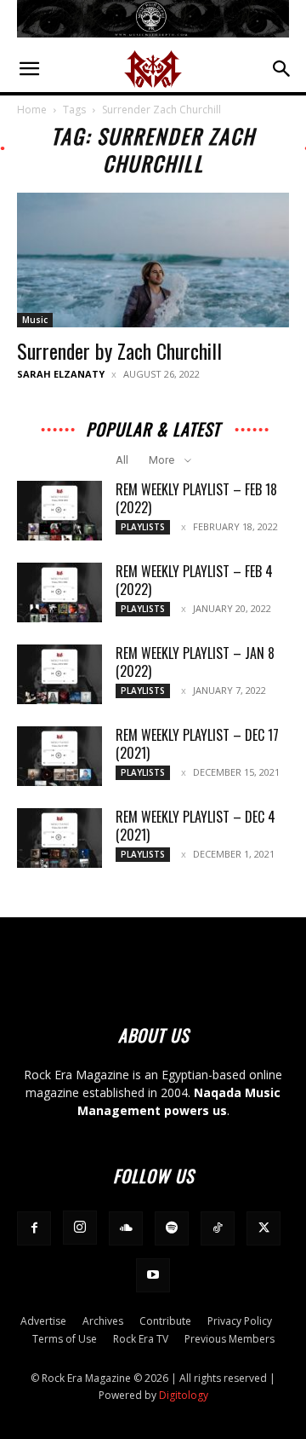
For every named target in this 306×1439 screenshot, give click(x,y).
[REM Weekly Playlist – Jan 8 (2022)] (59, 674)
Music (35, 320)
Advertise (43, 1321)
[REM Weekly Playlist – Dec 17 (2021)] (59, 756)
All (122, 460)
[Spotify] (172, 1228)
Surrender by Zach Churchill (119, 350)
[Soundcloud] (126, 1228)
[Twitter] (263, 1228)
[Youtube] (153, 1275)
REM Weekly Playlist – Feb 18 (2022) (196, 498)
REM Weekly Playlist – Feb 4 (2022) (194, 580)
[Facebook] (34, 1228)
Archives (102, 1321)
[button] (29, 69)
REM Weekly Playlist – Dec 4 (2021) (195, 825)
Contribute (165, 1321)
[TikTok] (218, 1228)
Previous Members (229, 1339)
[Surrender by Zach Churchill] (153, 260)
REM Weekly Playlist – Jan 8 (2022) (195, 662)
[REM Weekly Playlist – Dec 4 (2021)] (59, 838)
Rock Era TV (140, 1339)
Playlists (143, 527)
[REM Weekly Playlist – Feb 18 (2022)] (59, 510)
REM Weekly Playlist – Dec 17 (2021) (197, 744)
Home (32, 109)
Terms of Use (64, 1339)
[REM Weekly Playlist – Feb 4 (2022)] (59, 592)
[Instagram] (80, 1228)
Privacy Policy (239, 1321)
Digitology (183, 1395)
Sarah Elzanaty (61, 373)
